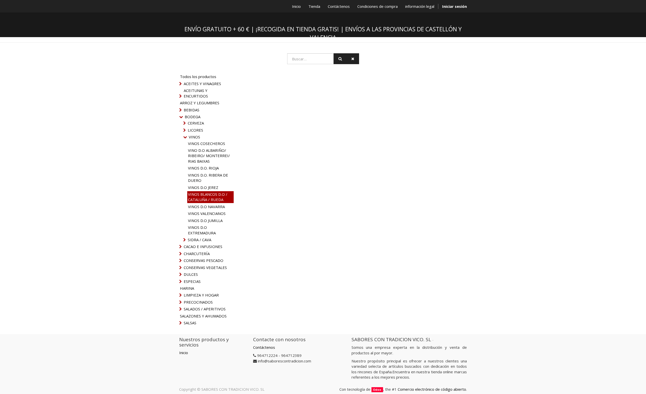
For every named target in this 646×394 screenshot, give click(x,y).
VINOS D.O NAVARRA (206, 206)
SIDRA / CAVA (199, 239)
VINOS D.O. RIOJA (203, 167)
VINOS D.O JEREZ (203, 187)
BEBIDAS (191, 109)
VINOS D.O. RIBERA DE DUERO (208, 178)
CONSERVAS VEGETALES (205, 267)
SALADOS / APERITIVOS (205, 308)
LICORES (195, 130)
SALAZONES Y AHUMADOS (203, 315)
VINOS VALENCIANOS (207, 213)
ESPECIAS (192, 281)
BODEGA (192, 116)
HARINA (187, 288)
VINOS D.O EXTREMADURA (202, 230)
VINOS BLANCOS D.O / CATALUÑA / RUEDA (207, 197)
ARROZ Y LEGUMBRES (199, 102)
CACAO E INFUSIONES (203, 246)
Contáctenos (264, 347)
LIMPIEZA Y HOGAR (201, 295)
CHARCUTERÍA (197, 253)
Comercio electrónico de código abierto (432, 389)
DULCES (191, 274)
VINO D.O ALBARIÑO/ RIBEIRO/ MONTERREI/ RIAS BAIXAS (209, 156)
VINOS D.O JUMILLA (205, 220)
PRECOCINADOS (198, 302)
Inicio (183, 352)
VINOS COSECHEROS (206, 143)
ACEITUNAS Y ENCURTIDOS (196, 93)
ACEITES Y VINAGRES (202, 83)
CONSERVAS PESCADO (203, 260)
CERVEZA (196, 123)
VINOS (194, 136)
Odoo (377, 389)
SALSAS (190, 322)
